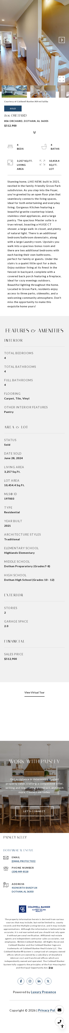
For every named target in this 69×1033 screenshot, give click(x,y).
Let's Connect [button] (34, 811)
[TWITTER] (48, 981)
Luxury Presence (43, 992)
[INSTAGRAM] (30, 981)
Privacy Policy (49, 1010)
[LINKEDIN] (39, 981)
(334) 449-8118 (20, 871)
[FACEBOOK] (21, 981)
